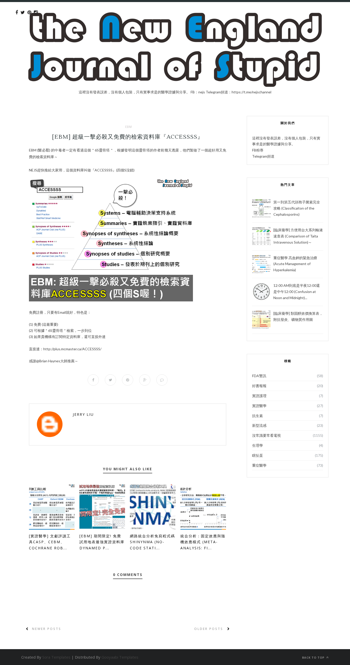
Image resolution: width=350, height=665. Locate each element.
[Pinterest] (29, 12)
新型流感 (259, 425)
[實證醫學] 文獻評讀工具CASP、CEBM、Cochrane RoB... (50, 542)
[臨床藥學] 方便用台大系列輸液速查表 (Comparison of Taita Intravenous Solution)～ (298, 236)
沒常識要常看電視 (266, 435)
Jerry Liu (83, 414)
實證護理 (259, 396)
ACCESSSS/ (72, 349)
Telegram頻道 (263, 156)
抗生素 (257, 415)
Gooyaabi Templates (119, 657)
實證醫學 (259, 406)
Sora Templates (56, 657)
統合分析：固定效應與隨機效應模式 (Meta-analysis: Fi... (202, 542)
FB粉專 (257, 150)
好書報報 (259, 386)
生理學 (257, 445)
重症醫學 (259, 465)
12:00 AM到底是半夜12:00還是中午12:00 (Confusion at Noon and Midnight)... (296, 291)
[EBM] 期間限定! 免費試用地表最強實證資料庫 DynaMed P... (102, 542)
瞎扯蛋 (257, 455)
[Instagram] (36, 12)
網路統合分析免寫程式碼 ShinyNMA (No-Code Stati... (152, 542)
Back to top (313, 657)
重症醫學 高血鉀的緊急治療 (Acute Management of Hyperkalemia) (295, 264)
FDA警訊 (259, 376)
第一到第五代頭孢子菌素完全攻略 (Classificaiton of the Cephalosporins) (296, 208)
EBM (128, 127)
